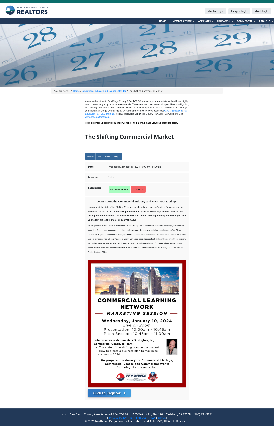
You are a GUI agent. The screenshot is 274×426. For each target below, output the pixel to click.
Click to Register (107, 393)
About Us (264, 21)
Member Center (182, 21)
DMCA (162, 418)
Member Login (215, 11)
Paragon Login (239, 11)
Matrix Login (261, 11)
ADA (152, 418)
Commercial (244, 21)
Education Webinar (119, 189)
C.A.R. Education (173, 110)
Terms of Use (138, 418)
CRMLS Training (105, 114)
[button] (121, 156)
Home (162, 21)
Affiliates (204, 21)
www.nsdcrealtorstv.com (97, 117)
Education (223, 21)
